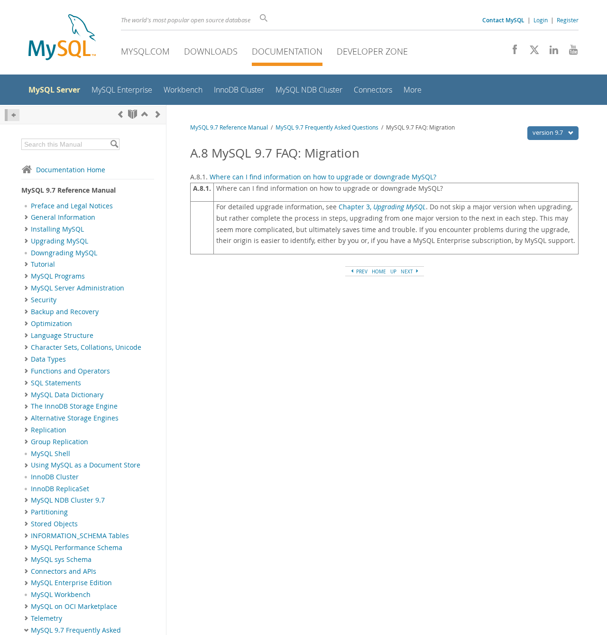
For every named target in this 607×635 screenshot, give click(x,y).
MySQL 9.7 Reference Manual (229, 127)
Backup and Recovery (65, 312)
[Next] (158, 114)
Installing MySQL (57, 229)
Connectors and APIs (63, 571)
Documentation (287, 51)
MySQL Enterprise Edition (71, 583)
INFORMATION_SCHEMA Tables (80, 536)
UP (393, 271)
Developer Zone (372, 51)
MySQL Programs (58, 276)
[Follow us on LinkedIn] (550, 52)
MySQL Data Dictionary (67, 395)
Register (568, 20)
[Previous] (120, 114)
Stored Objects (54, 524)
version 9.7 (548, 132)
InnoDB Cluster (55, 477)
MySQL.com (145, 51)
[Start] (132, 114)
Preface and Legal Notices (72, 206)
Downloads (211, 51)
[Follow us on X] (531, 52)
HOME (379, 271)
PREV (361, 271)
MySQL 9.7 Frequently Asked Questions (327, 127)
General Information (63, 217)
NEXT (407, 271)
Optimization (51, 323)
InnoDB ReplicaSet (60, 489)
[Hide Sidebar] (12, 115)
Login (540, 20)
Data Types (48, 359)
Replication (48, 430)
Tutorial (43, 264)
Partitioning (49, 512)
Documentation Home (70, 169)
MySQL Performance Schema (76, 547)
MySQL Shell (50, 453)
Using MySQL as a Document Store (85, 465)
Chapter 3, (382, 207)
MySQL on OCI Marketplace (74, 606)
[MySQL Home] (62, 38)
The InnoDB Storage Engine (74, 406)
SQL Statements (56, 383)
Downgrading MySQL (64, 253)
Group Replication (59, 442)
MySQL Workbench (61, 594)
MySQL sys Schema (61, 559)
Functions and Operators (70, 371)
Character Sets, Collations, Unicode (86, 347)
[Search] (114, 144)
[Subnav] (26, 217)
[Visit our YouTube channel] (570, 52)
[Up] (144, 114)
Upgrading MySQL (59, 241)
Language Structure (62, 335)
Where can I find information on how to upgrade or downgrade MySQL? (323, 176)
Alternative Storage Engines (75, 418)
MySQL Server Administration (77, 288)
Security (43, 300)
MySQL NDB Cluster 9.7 (68, 500)
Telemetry (46, 618)
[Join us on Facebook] (511, 52)
